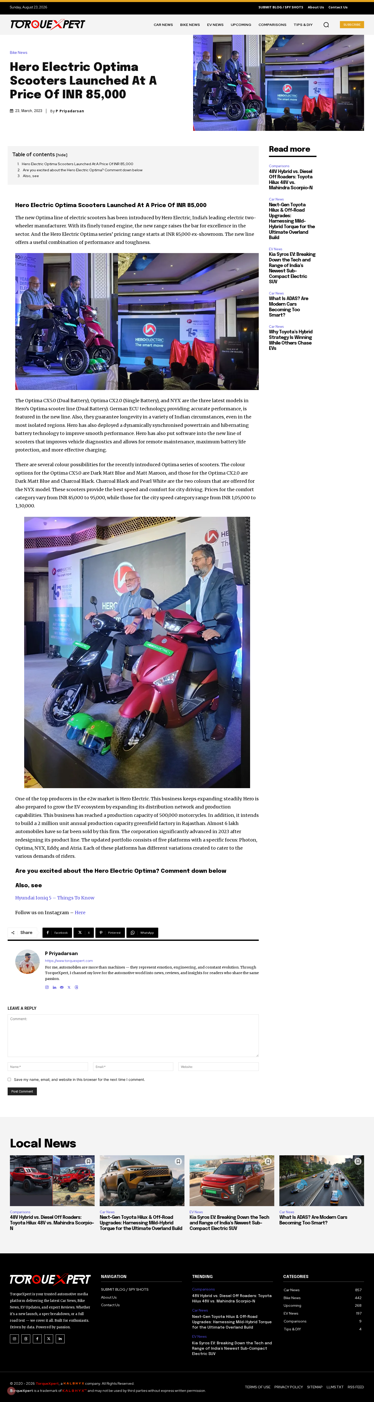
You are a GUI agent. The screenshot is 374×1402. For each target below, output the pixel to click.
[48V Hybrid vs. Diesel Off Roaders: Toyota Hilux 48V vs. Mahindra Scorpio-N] (52, 1180)
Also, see (31, 176)
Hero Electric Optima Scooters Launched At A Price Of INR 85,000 (77, 164)
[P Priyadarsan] (27, 969)
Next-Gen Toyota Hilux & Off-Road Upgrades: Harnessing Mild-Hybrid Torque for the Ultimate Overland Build (292, 221)
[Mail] (62, 986)
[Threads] (76, 986)
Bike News (18, 53)
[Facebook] (37, 1338)
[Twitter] (48, 1338)
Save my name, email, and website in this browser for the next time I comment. (79, 1079)
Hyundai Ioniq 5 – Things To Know (54, 898)
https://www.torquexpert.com (69, 961)
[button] (326, 24)
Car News (276, 199)
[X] (69, 986)
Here (80, 912)
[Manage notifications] (11, 1391)
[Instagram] (47, 986)
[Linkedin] (54, 986)
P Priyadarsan (70, 111)
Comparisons (279, 166)
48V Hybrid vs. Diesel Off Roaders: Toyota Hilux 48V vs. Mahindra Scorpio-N (52, 1223)
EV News (275, 249)
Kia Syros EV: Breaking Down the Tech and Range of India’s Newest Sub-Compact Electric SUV (229, 1223)
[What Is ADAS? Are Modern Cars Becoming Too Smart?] (321, 1180)
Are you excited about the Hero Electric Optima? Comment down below (82, 170)
